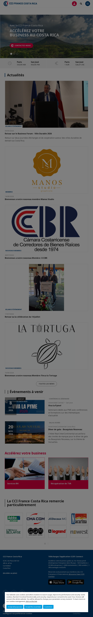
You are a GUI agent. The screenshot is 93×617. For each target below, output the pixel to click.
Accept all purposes (15, 607)
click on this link (31, 601)
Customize (48, 607)
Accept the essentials (33, 607)
